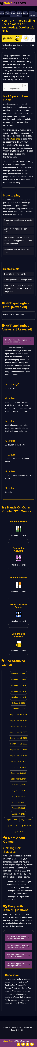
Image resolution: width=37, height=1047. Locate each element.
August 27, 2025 (18, 785)
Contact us (28, 1027)
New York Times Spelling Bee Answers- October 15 (16, 341)
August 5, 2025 (11, 820)
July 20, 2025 (25, 826)
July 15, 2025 (18, 831)
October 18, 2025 (18, 685)
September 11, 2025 (18, 750)
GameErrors (8, 1041)
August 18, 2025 (18, 808)
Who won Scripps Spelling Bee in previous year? (16, 965)
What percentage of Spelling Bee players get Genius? (17, 946)
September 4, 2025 (18, 767)
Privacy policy (17, 1027)
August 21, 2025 (18, 796)
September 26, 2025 (18, 720)
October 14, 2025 (18, 691)
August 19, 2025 (18, 802)
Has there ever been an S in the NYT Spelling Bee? (17, 956)
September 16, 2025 (18, 738)
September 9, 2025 (18, 761)
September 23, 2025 (18, 732)
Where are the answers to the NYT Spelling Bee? (16, 937)
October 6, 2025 (18, 703)
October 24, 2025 (18, 680)
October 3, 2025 (18, 709)
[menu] (34, 3)
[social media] (18, 1044)
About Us (6, 1027)
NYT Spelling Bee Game (12, 88)
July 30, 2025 (26, 820)
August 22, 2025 (18, 791)
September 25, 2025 (18, 726)
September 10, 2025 (18, 755)
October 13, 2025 (18, 697)
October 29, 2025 (18, 674)
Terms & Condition (17, 1030)
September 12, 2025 (18, 744)
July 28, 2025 (11, 826)
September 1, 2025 (18, 779)
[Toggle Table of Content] (23, 85)
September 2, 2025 (18, 773)
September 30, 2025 (18, 715)
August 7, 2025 (18, 814)
